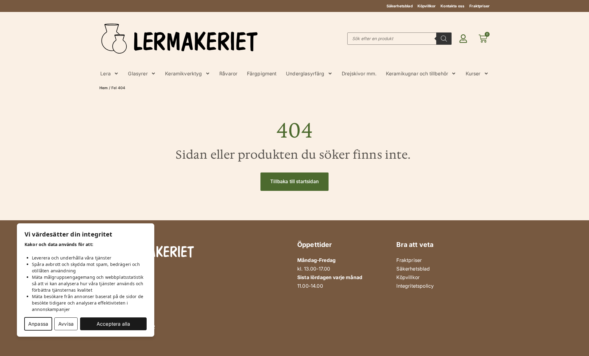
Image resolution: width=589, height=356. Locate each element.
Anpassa (38, 324)
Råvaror (228, 73)
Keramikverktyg (183, 73)
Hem (103, 87)
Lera (105, 73)
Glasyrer (138, 73)
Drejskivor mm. (359, 73)
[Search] (444, 38)
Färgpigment (262, 73)
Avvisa (66, 324)
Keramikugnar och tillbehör (417, 73)
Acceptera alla (113, 324)
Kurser (473, 73)
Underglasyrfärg (305, 73)
